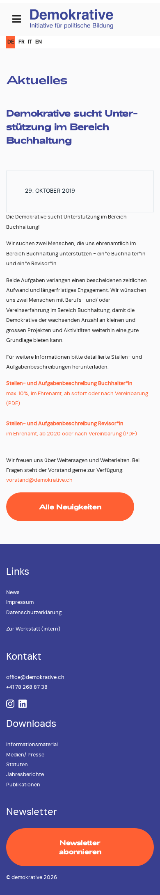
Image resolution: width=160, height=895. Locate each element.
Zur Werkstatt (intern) (33, 629)
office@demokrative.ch (35, 677)
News (13, 592)
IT (30, 42)
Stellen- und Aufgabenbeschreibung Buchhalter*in (69, 383)
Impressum (20, 602)
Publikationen (23, 785)
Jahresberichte (25, 774)
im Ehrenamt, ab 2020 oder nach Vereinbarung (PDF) (71, 434)
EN (38, 42)
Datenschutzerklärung (34, 612)
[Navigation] (16, 19)
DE (10, 42)
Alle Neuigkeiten (70, 506)
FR (21, 42)
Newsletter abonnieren (80, 846)
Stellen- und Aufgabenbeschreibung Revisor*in (64, 423)
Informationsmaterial (32, 744)
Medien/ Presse (25, 755)
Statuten (17, 764)
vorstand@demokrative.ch (39, 480)
